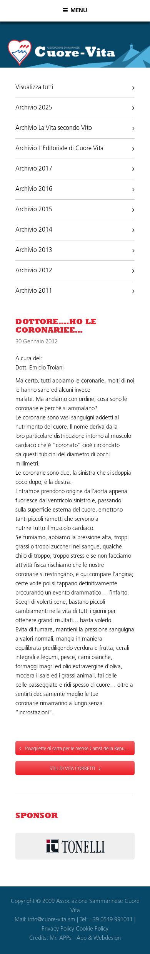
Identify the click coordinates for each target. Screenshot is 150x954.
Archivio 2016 (33, 189)
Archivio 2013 (33, 250)
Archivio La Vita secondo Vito (53, 128)
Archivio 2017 (33, 169)
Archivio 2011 (33, 291)
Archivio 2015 (33, 210)
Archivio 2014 (33, 230)
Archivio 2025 (33, 108)
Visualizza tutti (34, 87)
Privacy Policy (58, 929)
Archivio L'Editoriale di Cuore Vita (59, 149)
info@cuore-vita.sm (51, 920)
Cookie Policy (92, 929)
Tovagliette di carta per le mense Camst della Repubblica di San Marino (80, 749)
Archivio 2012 (33, 271)
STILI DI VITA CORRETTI (72, 769)
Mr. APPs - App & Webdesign (85, 938)
